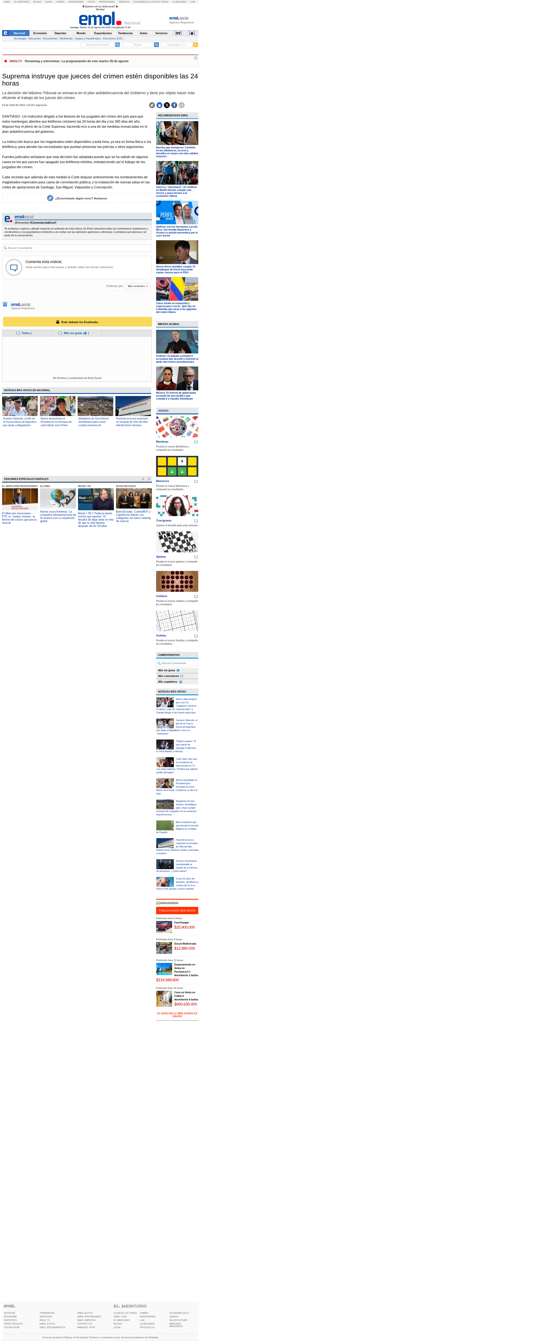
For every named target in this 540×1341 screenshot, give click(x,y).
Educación (34, 38)
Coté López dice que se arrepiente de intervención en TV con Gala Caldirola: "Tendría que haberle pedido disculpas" (177, 766)
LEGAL (117, 1327)
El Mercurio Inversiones (20, 486)
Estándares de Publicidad (145, 1337)
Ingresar (174, 22)
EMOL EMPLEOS (86, 1320)
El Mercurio (22, 2)
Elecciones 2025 (112, 38)
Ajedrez (161, 556)
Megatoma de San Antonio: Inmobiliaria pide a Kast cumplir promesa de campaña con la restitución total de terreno (93, 425)
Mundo (81, 33)
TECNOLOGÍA (11, 1327)
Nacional (19, 33)
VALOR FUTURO (178, 1320)
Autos (91, 2)
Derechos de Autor (52, 1337)
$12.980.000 (184, 948)
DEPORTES (10, 1320)
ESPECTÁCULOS (13, 1323)
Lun (192, 2)
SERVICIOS (46, 1316)
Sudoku (161, 635)
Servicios (161, 33)
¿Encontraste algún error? (81, 198)
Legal (49, 2)
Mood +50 (84, 486)
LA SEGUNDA (147, 1323)
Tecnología (20, 38)
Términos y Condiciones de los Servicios (109, 1337)
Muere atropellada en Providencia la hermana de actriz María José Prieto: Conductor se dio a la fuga (176, 787)
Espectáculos (103, 33)
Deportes (60, 33)
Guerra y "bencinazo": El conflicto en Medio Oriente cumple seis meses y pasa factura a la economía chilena (176, 191)
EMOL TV (45, 1320)
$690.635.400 (185, 1004)
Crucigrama (163, 520)
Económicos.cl (143, 2)
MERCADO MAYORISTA (175, 1325)
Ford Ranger (181, 922)
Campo (60, 2)
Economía (40, 33)
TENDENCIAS (47, 1313)
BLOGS (118, 1323)
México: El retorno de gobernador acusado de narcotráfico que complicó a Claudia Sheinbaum (176, 395)
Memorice (162, 481)
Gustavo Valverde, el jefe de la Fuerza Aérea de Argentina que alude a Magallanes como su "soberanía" (176, 727)
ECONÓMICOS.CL (179, 1313)
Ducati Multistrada (185, 943)
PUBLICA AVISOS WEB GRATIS (177, 910)
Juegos (163, 410)
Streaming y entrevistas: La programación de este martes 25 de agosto (76, 61)
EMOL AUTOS (84, 1313)
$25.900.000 (184, 927)
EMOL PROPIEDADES (89, 1316)
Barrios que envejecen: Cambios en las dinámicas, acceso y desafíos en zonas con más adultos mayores (177, 152)
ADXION (173, 1316)
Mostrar (100, 9)
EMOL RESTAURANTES (52, 1327)
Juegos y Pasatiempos (88, 38)
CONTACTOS (84, 1323)
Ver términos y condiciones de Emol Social (77, 378)
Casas (164, 2)
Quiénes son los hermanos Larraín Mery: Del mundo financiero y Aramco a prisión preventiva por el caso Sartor (177, 231)
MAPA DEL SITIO (86, 1327)
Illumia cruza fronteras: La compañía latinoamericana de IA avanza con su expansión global (58, 516)
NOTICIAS (9, 1313)
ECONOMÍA (10, 1316)
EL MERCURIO (122, 1320)
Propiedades (107, 2)
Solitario (161, 596)
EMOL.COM (120, 1316)
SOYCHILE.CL (147, 1327)
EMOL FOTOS (47, 1323)
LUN (142, 1320)
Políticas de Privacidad (75, 1337)
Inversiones (76, 2)
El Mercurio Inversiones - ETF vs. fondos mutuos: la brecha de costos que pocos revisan (19, 518)
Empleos (124, 2)
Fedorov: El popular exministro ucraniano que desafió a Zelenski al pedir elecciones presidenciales (177, 358)
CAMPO (144, 1313)
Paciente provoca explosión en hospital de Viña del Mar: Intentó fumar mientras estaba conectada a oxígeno (177, 847)
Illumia (45, 486)
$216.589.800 (167, 980)
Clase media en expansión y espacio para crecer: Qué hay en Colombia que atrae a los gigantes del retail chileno (176, 308)
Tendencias (125, 33)
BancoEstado (126, 486)
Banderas (162, 441)
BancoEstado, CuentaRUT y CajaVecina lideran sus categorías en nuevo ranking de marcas (133, 516)
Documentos (50, 38)
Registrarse (187, 22)
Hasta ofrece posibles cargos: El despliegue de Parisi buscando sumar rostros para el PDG (175, 269)
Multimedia (66, 38)
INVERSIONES (147, 1316)
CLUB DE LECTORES (125, 1313)
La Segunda (179, 2)
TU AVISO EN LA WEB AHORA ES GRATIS (177, 1015)
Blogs (37, 2)
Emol (7, 2)
